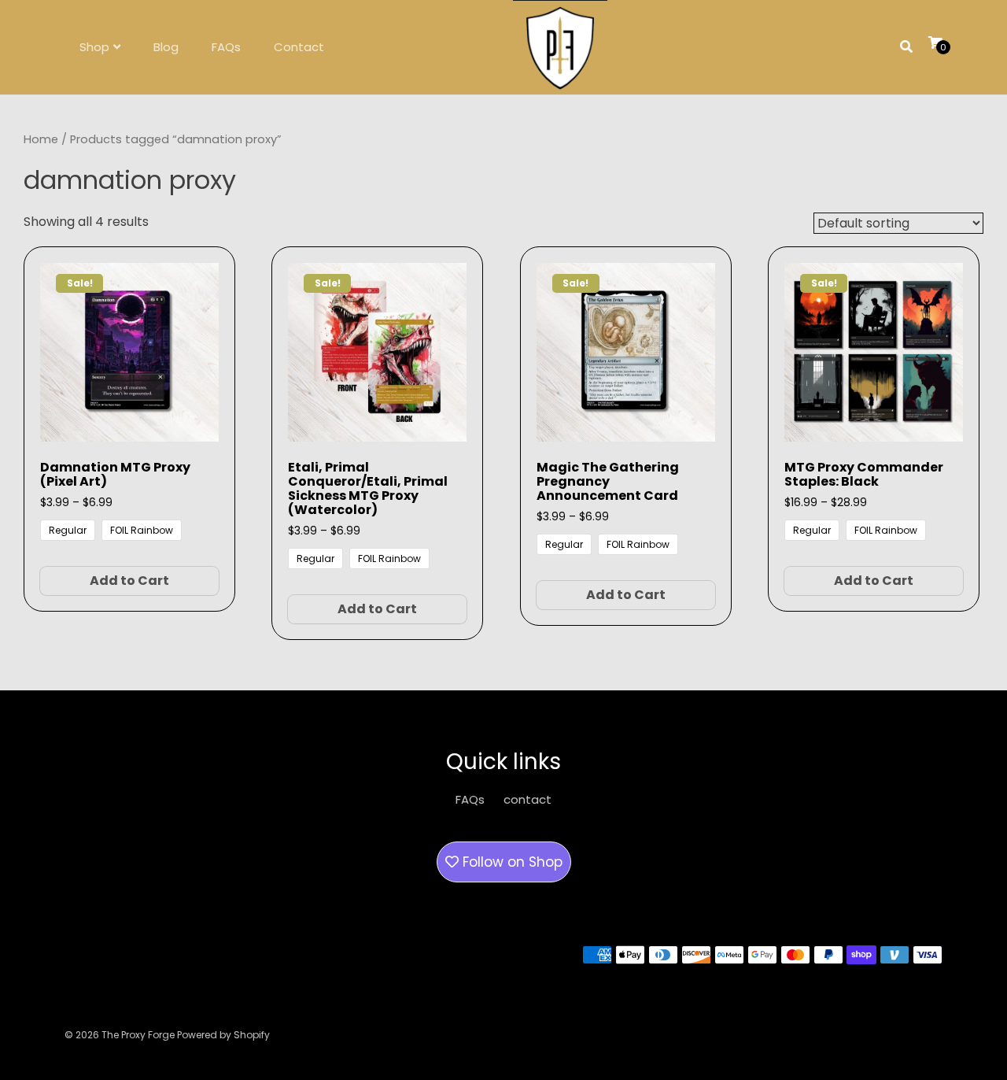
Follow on (511, 862)
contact (527, 799)
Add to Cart (129, 580)
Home (41, 139)
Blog (166, 47)
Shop (94, 47)
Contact (299, 47)
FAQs (226, 47)
